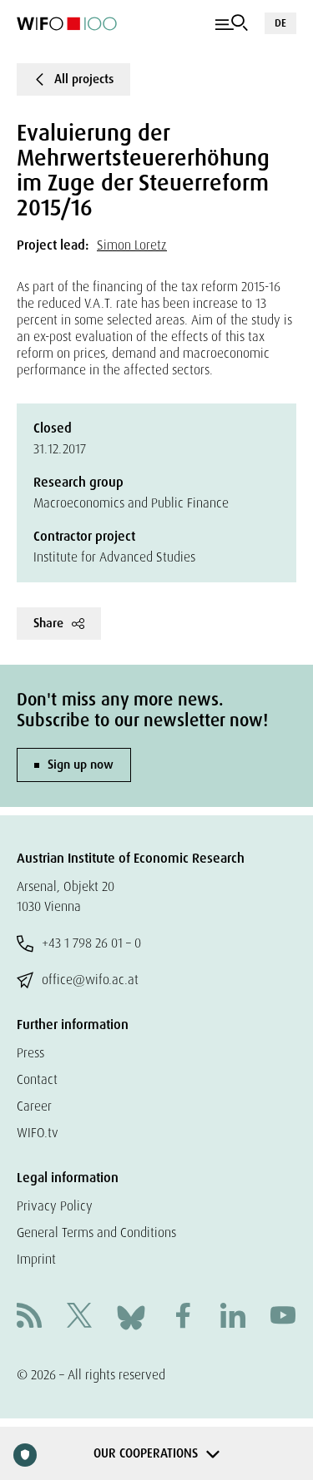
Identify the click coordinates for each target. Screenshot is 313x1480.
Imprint (36, 1259)
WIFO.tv (37, 1132)
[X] (79, 1317)
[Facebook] (182, 1317)
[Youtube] (282, 1317)
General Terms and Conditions (96, 1232)
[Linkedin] (232, 1317)
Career (34, 1106)
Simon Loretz (132, 245)
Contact (37, 1079)
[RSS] (29, 1317)
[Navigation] (231, 23)
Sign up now (81, 764)
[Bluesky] (131, 1316)
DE (280, 23)
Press (30, 1053)
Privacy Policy (55, 1206)
